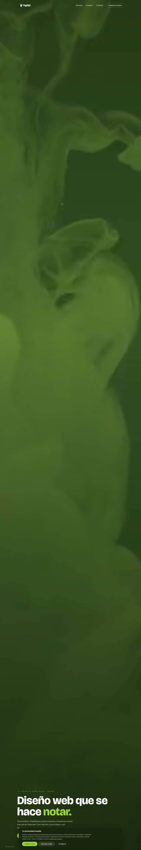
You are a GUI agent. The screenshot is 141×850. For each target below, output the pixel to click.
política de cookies (56, 839)
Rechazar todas (46, 844)
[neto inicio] (24, 5)
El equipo (89, 5)
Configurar (62, 844)
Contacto (99, 5)
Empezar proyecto (115, 5)
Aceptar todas (30, 844)
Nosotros (79, 5)
